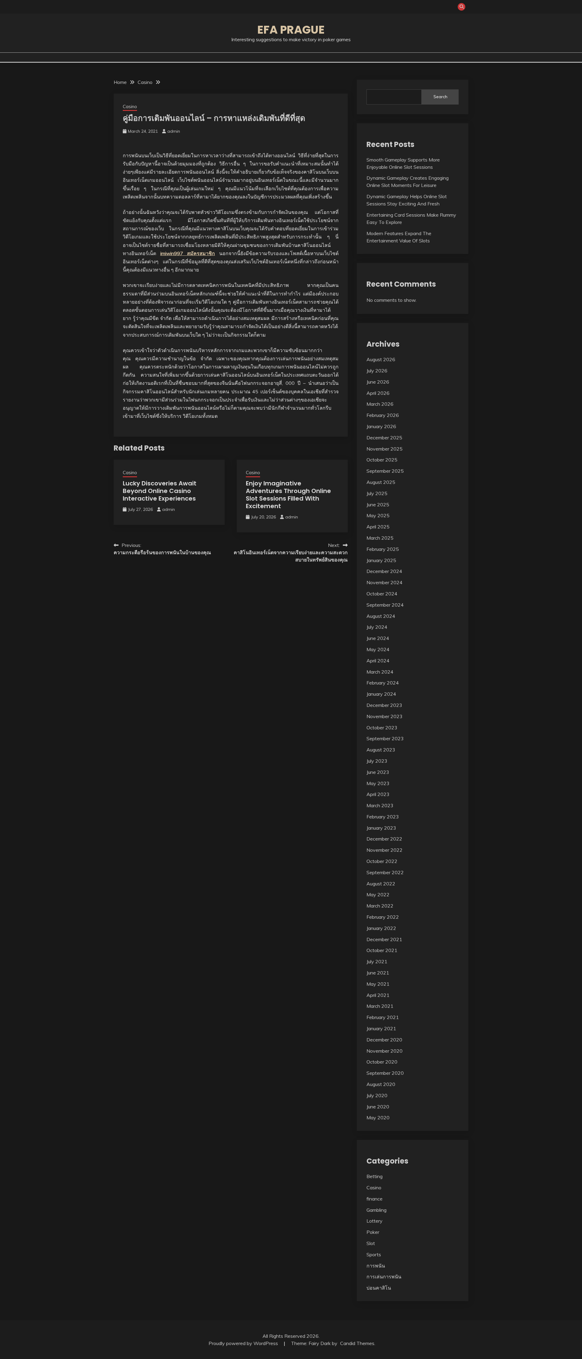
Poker (372, 1232)
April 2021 (378, 995)
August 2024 (380, 616)
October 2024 (381, 594)
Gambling (376, 1210)
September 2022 (385, 872)
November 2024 (384, 582)
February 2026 (382, 415)
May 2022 (378, 894)
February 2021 (382, 1017)
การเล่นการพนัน (383, 1277)
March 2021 (379, 1006)
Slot (370, 1243)
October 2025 (381, 460)
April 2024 (378, 661)
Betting (374, 1176)
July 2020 (376, 1095)
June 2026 (377, 382)
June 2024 (377, 638)
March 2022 (379, 906)
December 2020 (384, 1040)
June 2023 (377, 772)
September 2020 (385, 1073)
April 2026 (378, 393)
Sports (373, 1254)
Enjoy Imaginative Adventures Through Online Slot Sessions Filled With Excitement (288, 494)
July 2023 (376, 761)
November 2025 (384, 449)
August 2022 (380, 884)
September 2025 (385, 471)
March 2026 (379, 404)
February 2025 (382, 549)
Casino (130, 106)
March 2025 (379, 538)
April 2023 (378, 794)
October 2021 (381, 950)
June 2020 (377, 1107)
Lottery (374, 1221)
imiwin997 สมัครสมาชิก (187, 253)
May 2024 (378, 649)
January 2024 (381, 694)
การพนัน (375, 1266)
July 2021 (376, 961)
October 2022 (381, 861)
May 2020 (378, 1117)
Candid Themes (357, 1343)
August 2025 (380, 482)
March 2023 (379, 805)
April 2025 (378, 527)
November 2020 (384, 1051)
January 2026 (381, 426)
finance (374, 1199)
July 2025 (376, 493)
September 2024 (385, 605)
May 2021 (378, 984)
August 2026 (380, 359)
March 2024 (379, 672)
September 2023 (385, 738)
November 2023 (384, 716)
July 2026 (376, 371)
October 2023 (381, 727)
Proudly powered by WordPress (244, 1343)
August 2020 (380, 1084)
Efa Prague (291, 30)
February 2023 (382, 817)
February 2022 (382, 917)
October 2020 (381, 1062)
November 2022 (384, 850)
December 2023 (384, 705)
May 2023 (378, 783)
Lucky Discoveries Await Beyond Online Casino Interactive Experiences (159, 491)
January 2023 (381, 828)
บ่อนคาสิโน (378, 1288)
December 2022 (384, 839)
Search (440, 96)
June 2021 (377, 973)
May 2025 (378, 515)
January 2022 (381, 928)
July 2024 (376, 627)
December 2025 (384, 438)
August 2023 (380, 750)
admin (173, 131)
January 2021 (381, 1028)
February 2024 (382, 683)
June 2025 (377, 504)
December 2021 (384, 939)
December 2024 (384, 571)
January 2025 (381, 560)
